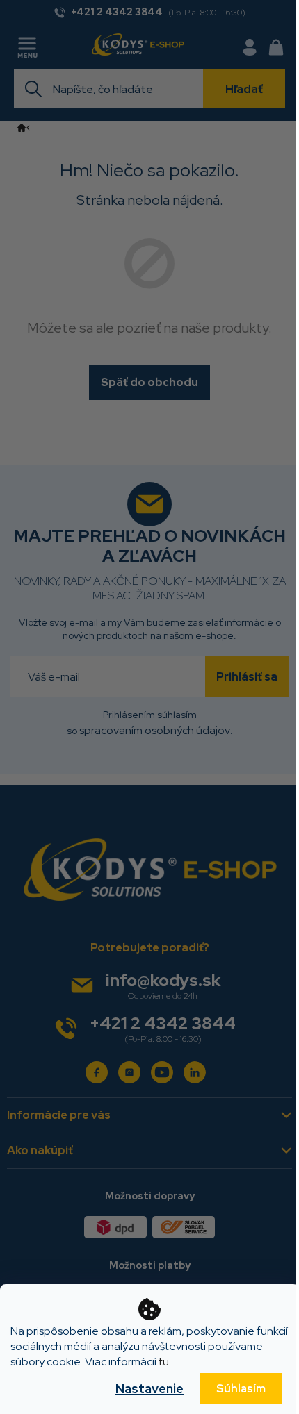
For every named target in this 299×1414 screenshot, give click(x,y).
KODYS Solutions (97, 1072)
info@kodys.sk (163, 980)
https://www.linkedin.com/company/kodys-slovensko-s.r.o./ (195, 1072)
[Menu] (29, 45)
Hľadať (244, 89)
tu (164, 1361)
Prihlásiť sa (246, 676)
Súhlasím (241, 1388)
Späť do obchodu (149, 382)
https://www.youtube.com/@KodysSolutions (162, 1072)
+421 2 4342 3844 (163, 1023)
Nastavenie (149, 1389)
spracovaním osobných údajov (154, 730)
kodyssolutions (129, 1072)
